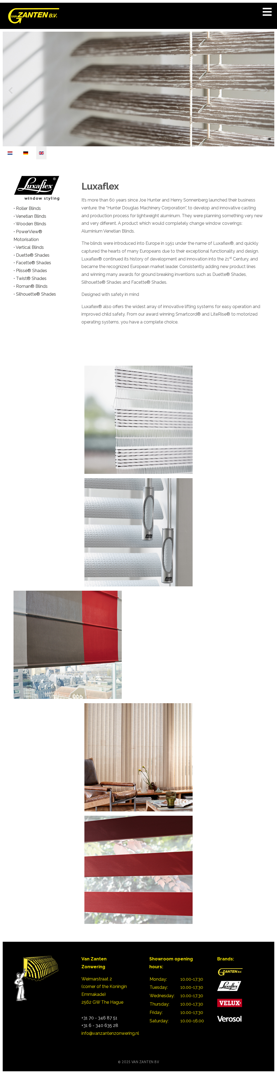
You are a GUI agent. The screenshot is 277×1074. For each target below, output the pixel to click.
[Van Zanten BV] (230, 971)
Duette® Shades (33, 255)
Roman (23, 286)
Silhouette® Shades (36, 294)
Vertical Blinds (30, 247)
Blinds (41, 286)
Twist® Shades (31, 278)
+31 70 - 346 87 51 (99, 1017)
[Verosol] (229, 1018)
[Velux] (229, 1002)
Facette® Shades (33, 262)
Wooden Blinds (31, 223)
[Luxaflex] (37, 187)
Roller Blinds (28, 208)
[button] (255, 139)
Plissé (21, 270)
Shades (39, 270)
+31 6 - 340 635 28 (99, 1025)
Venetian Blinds (31, 216)
